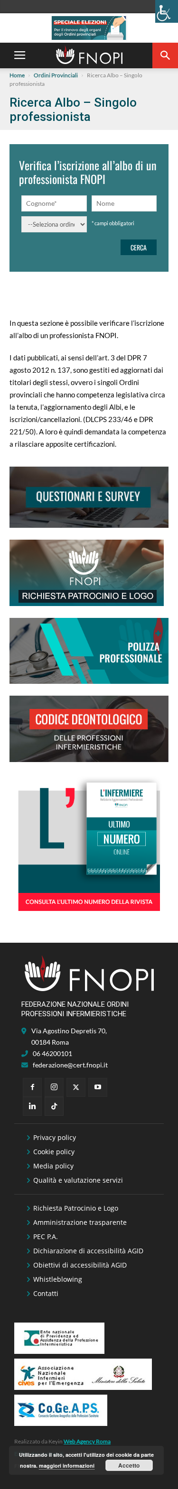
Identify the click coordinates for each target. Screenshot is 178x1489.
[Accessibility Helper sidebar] (166, 11)
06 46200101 (52, 1053)
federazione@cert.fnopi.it (70, 1065)
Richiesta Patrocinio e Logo (75, 1208)
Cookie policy (54, 1151)
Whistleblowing (57, 1279)
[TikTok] (54, 1106)
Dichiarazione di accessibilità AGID (88, 1250)
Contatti (45, 1293)
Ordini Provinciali (56, 75)
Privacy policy (54, 1137)
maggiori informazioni (66, 1465)
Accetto (129, 1465)
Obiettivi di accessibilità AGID (80, 1264)
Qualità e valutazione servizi (78, 1180)
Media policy (53, 1165)
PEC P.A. (45, 1236)
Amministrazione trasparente (80, 1222)
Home (17, 75)
